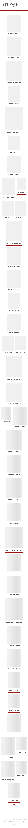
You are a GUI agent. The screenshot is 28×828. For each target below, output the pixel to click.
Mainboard (20, 821)
